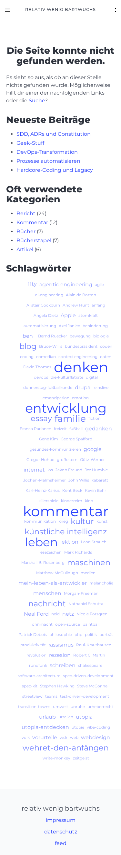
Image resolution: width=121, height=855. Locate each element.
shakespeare (90, 665)
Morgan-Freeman (81, 593)
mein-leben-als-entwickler (52, 583)
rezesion (60, 655)
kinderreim (71, 500)
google (93, 449)
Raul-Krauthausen (93, 644)
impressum (61, 820)
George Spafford (76, 439)
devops (41, 377)
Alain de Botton (81, 294)
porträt (106, 634)
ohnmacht (42, 624)
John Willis (78, 480)
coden (106, 346)
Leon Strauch (93, 541)
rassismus (61, 645)
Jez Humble (96, 469)
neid (55, 613)
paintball (91, 624)
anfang (98, 305)
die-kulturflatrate (67, 377)
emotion (80, 397)
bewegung (80, 336)
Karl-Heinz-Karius (42, 490)
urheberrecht (100, 706)
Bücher (25, 231)
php (78, 634)
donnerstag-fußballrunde (47, 387)
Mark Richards (78, 552)
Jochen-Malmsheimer (44, 480)
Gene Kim (48, 439)
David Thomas (37, 366)
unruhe (78, 706)
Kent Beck (72, 490)
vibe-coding (98, 727)
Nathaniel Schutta (85, 603)
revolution (36, 655)
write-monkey (56, 758)
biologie (101, 336)
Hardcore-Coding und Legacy (54, 170)
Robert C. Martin (89, 655)
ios (50, 469)
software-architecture (39, 675)
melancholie (101, 583)
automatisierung (40, 325)
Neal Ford (36, 614)
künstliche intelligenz (66, 531)
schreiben (63, 665)
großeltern (67, 459)
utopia (84, 717)
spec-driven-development (88, 675)
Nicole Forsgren (91, 613)
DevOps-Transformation (47, 152)
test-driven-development (84, 696)
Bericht (25, 213)
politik (91, 634)
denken (81, 367)
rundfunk (38, 665)
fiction (94, 418)
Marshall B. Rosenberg (43, 562)
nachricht (47, 603)
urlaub (47, 717)
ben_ (29, 336)
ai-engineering (49, 294)
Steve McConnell (93, 686)
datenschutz (60, 832)
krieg (63, 521)
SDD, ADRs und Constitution (53, 134)
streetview (32, 696)
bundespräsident (81, 346)
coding (27, 356)
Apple (68, 315)
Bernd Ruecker (52, 336)
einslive (101, 387)
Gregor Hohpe (40, 459)
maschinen (88, 562)
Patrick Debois (32, 634)
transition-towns (34, 706)
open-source (67, 624)
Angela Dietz (46, 315)
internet (34, 470)
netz (68, 614)
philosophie (60, 634)
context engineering (77, 356)
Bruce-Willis (50, 346)
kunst (101, 521)
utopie (78, 727)
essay (41, 418)
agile (99, 284)
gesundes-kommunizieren (55, 449)
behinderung (95, 325)
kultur (82, 521)
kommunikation (40, 521)
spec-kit (29, 686)
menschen (47, 593)
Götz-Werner (92, 459)
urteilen (65, 716)
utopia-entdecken (45, 727)
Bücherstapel (33, 240)
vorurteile (44, 737)
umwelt (60, 706)
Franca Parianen (35, 428)
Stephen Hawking (57, 686)
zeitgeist (81, 758)
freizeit (60, 428)
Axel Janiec (69, 325)
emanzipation (56, 397)
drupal (83, 387)
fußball (76, 428)
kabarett (100, 480)
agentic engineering (65, 284)
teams (51, 696)
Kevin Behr (95, 490)
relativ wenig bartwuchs (60, 9)
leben (41, 542)
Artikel (24, 249)
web (74, 737)
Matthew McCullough (57, 572)
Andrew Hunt (76, 305)
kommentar (66, 511)
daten (105, 356)
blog (27, 346)
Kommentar (32, 222)
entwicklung (65, 408)
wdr (63, 737)
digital (92, 377)
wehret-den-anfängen (66, 747)
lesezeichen (50, 552)
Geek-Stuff (30, 143)
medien (88, 572)
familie (70, 418)
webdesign (95, 737)
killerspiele (48, 500)
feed (60, 843)
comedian (46, 356)
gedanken (98, 429)
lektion (69, 542)
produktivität (33, 644)
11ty (32, 284)
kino (89, 500)
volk (26, 737)
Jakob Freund (68, 469)
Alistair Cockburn (43, 305)
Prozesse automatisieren (48, 161)
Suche (37, 100)
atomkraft (88, 315)
